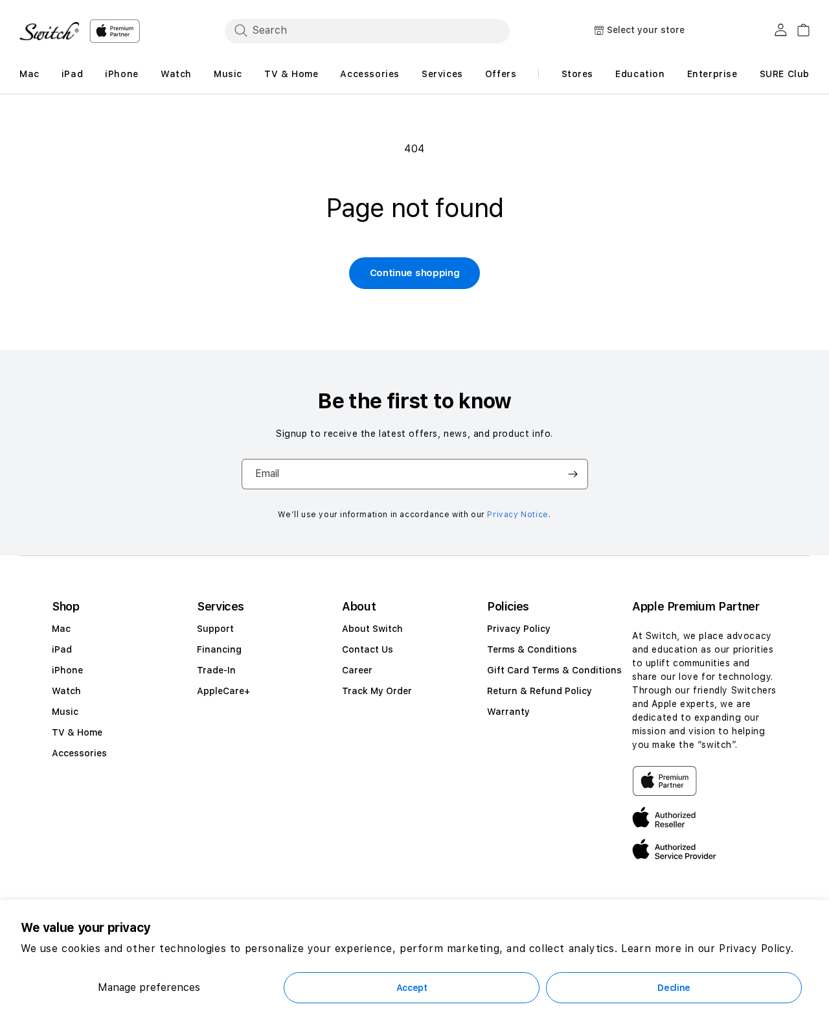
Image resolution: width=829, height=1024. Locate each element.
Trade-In (216, 670)
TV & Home (77, 732)
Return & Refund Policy (539, 691)
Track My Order (377, 691)
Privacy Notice (517, 514)
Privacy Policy (519, 628)
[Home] (49, 31)
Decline (673, 988)
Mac (61, 628)
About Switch (372, 628)
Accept (411, 988)
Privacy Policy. (756, 948)
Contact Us (367, 649)
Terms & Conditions (532, 649)
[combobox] (367, 30)
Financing (219, 649)
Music (65, 711)
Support (215, 628)
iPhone (67, 670)
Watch (66, 691)
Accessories (79, 753)
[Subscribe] (573, 474)
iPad (62, 649)
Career (357, 670)
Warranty (508, 711)
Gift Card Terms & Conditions (554, 670)
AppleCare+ (223, 691)
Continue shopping (415, 273)
